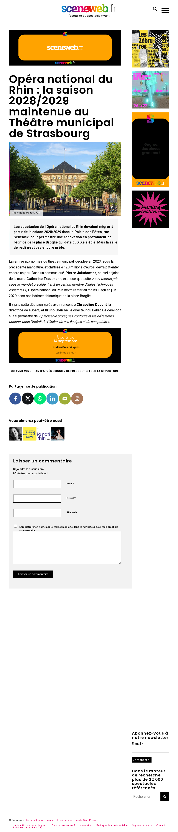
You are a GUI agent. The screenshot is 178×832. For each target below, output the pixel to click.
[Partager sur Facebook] (15, 398)
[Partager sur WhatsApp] (40, 398)
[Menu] (163, 10)
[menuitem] (153, 10)
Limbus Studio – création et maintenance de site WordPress (61, 820)
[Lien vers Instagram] (77, 398)
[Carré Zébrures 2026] (150, 66)
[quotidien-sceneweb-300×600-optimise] (150, 185)
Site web (71, 512)
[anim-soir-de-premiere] (150, 226)
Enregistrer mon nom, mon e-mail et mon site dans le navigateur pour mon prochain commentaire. (68, 529)
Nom (70, 483)
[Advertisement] (150, 297)
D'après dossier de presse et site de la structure (79, 371)
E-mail (71, 498)
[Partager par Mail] (65, 398)
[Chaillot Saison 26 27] (150, 107)
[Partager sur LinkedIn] (52, 398)
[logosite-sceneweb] (89, 10)
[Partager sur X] (28, 398)
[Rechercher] (153, 10)
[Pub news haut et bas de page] (65, 64)
